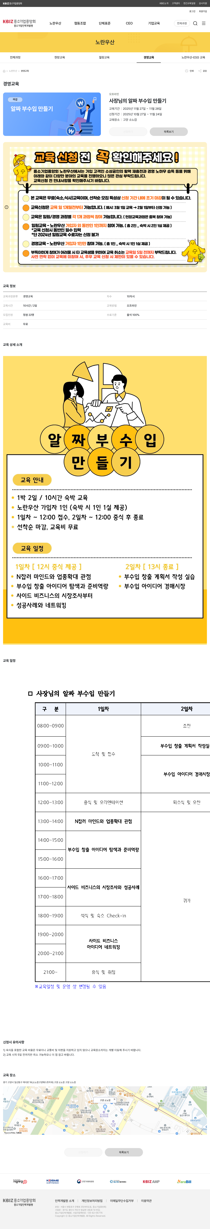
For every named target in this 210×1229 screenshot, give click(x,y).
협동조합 (80, 23)
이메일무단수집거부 (122, 1201)
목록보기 (169, 131)
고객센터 (176, 3)
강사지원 (203, 3)
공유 (205, 71)
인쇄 (192, 71)
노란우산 (55, 23)
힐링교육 (104, 57)
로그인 (192, 11)
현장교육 (59, 57)
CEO (129, 23)
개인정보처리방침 (92, 1201)
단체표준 (105, 23)
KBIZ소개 (164, 3)
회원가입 (203, 11)
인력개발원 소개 (64, 1201)
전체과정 (182, 23)
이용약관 (146, 1201)
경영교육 (149, 57)
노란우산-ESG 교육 (193, 57)
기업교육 (154, 23)
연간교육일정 (189, 3)
